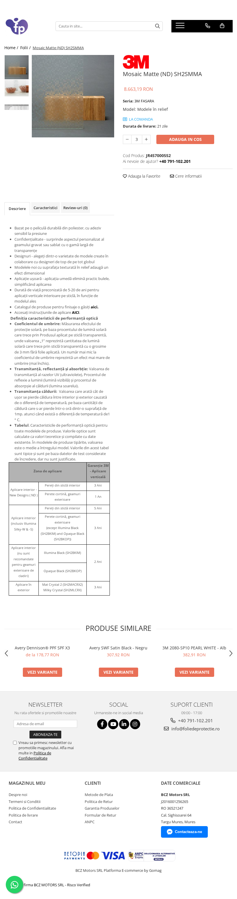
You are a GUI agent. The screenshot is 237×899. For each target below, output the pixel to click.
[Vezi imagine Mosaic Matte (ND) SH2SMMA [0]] (17, 67)
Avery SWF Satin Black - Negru (118, 648)
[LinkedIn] (124, 724)
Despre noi (18, 794)
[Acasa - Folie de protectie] (25, 26)
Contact (15, 821)
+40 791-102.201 (195, 720)
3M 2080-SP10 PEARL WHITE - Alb (194, 648)
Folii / (26, 47)
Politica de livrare (23, 815)
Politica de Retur (99, 801)
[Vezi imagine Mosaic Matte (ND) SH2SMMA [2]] (17, 107)
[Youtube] (113, 724)
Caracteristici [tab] (46, 207)
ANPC (90, 821)
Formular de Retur (100, 815)
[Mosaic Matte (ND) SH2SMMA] (73, 96)
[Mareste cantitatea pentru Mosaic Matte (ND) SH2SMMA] (146, 139)
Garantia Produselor (102, 808)
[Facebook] (102, 724)
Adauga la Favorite (143, 176)
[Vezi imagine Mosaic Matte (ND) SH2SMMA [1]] (17, 88)
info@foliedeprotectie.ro (195, 729)
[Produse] (181, 27)
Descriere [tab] (17, 208)
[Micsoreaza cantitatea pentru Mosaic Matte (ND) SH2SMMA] (127, 139)
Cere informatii (188, 176)
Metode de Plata (99, 794)
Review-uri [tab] (75, 207)
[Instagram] (135, 724)
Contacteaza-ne (188, 832)
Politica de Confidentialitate (34, 755)
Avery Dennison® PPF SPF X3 (42, 648)
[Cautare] (157, 26)
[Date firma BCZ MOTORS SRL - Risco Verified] (50, 884)
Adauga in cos (185, 139)
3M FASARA (144, 101)
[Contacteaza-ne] (207, 26)
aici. (95, 307)
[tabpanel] (73, 96)
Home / (11, 47)
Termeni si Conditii (24, 801)
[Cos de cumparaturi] (222, 26)
